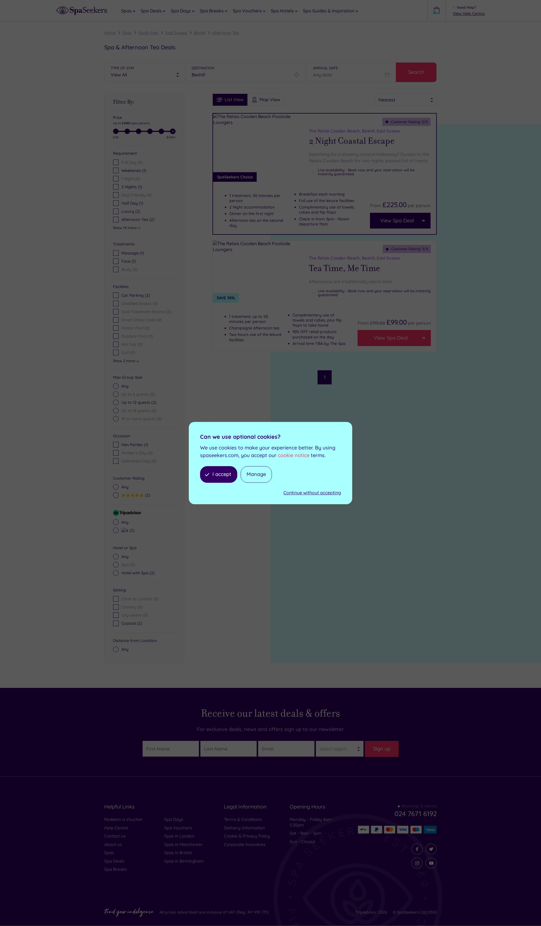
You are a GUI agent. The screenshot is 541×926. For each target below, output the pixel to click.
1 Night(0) (130, 178)
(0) (129, 269)
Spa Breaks (115, 869)
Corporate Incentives (244, 844)
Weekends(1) (133, 170)
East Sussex (176, 32)
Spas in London (179, 836)
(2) (138, 402)
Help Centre (116, 827)
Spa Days (173, 819)
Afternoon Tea (225, 32)
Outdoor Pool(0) (137, 336)
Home (110, 32)
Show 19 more (125, 227)
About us (113, 844)
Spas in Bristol (178, 852)
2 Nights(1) (131, 186)
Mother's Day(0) (137, 452)
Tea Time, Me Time (344, 268)
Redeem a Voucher (123, 819)
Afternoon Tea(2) (137, 219)
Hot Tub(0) (131, 344)
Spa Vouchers (178, 827)
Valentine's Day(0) (138, 461)
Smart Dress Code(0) (141, 319)
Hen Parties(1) (134, 444)
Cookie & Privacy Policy (247, 836)
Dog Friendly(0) (136, 195)
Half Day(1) (132, 203)
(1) (132, 253)
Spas (127, 32)
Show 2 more (124, 360)
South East (148, 32)
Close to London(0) (139, 598)
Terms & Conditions (243, 819)
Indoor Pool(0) (135, 328)
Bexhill (199, 32)
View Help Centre (469, 13)
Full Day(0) (132, 162)
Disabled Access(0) (139, 303)
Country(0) (132, 607)
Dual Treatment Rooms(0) (146, 311)
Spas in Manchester (183, 844)
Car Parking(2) (135, 295)
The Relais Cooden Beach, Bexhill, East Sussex (354, 131)
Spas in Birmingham (184, 861)
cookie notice (293, 455)
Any (124, 386)
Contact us (114, 836)
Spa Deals (114, 861)
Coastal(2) (131, 623)
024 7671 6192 (415, 813)
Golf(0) (128, 352)
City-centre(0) (134, 615)
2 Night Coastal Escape (351, 141)
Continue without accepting (312, 492)
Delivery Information (244, 827)
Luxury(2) (130, 211)
